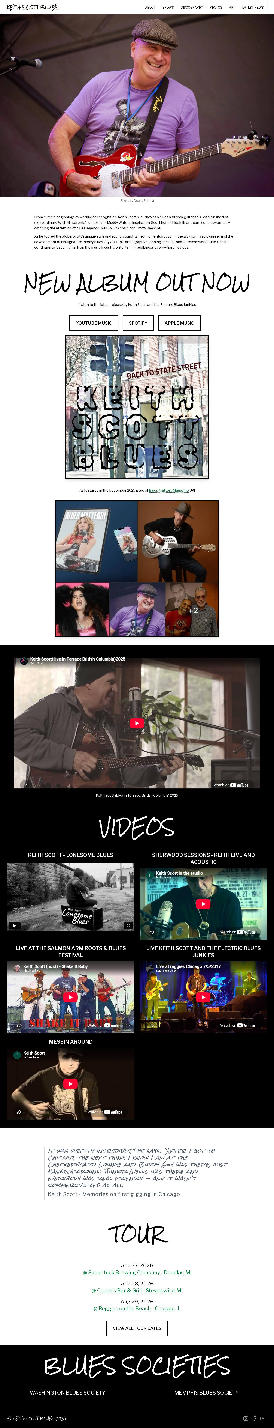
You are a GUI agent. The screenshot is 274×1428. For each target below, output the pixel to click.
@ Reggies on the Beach (137, 1308)
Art (232, 7)
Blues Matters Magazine (169, 490)
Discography (192, 7)
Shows (168, 7)
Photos (216, 7)
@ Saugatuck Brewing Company (137, 1272)
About (150, 7)
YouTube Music (94, 323)
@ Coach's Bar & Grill (137, 1290)
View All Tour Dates (137, 1328)
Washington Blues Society (67, 1393)
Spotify (138, 323)
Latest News (253, 7)
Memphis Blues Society (206, 1393)
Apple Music (179, 323)
